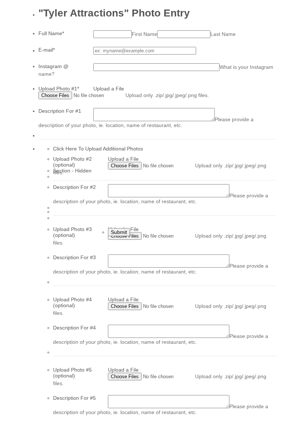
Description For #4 (74, 328)
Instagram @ (53, 66)
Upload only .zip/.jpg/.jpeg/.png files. (167, 95)
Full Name (51, 33)
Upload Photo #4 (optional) (72, 302)
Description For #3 (74, 257)
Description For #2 (74, 187)
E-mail (46, 50)
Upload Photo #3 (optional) (72, 232)
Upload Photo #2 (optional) (72, 162)
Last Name (223, 34)
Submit (119, 232)
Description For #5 (74, 398)
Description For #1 (59, 111)
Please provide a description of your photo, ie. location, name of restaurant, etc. (146, 122)
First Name (144, 34)
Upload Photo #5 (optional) (72, 373)
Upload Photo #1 (58, 89)
